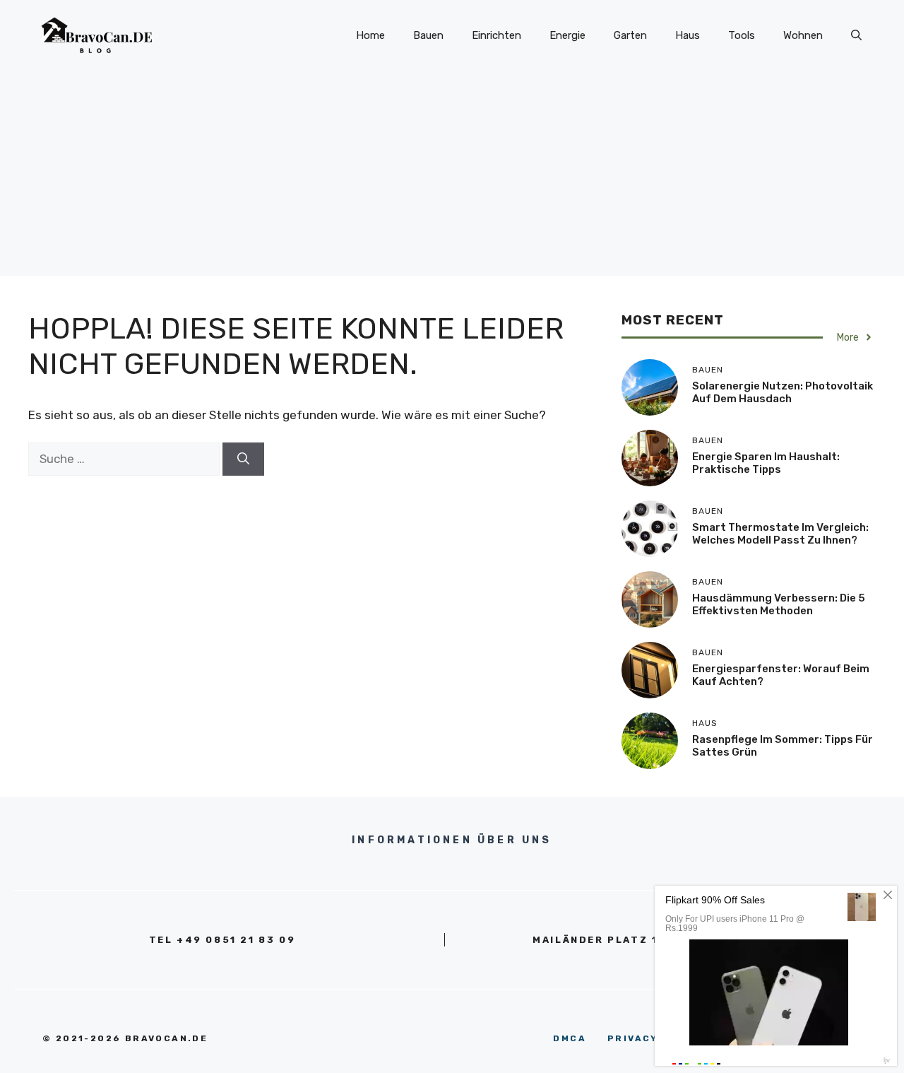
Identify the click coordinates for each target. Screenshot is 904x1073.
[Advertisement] (452, 177)
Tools (741, 35)
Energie (567, 35)
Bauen (428, 35)
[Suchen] (243, 459)
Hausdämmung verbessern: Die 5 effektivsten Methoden (778, 604)
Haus (687, 35)
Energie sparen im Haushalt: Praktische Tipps (766, 463)
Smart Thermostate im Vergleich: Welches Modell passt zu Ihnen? (780, 533)
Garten (630, 35)
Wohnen (803, 35)
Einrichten (496, 35)
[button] (856, 35)
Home (370, 35)
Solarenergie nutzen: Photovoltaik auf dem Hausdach (782, 392)
